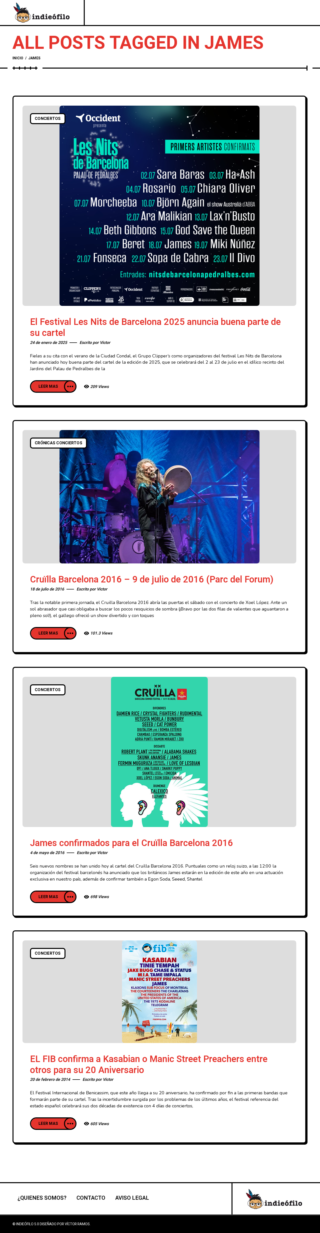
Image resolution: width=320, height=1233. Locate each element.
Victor (105, 343)
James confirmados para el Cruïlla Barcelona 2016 (131, 843)
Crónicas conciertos (58, 443)
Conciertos (48, 119)
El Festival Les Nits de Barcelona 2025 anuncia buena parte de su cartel (155, 327)
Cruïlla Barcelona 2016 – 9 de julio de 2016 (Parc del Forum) (152, 579)
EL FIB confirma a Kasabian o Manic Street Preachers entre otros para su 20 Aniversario (149, 1065)
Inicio (18, 58)
